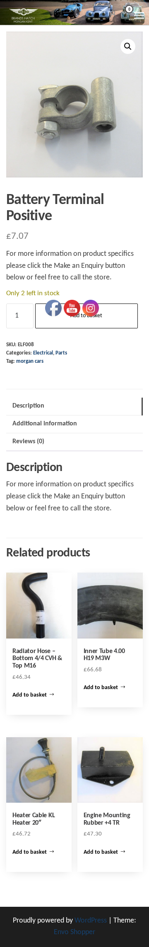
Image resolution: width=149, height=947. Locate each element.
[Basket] (124, 16)
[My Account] (113, 14)
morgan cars (29, 361)
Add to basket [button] (29, 695)
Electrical (43, 353)
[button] (127, 46)
